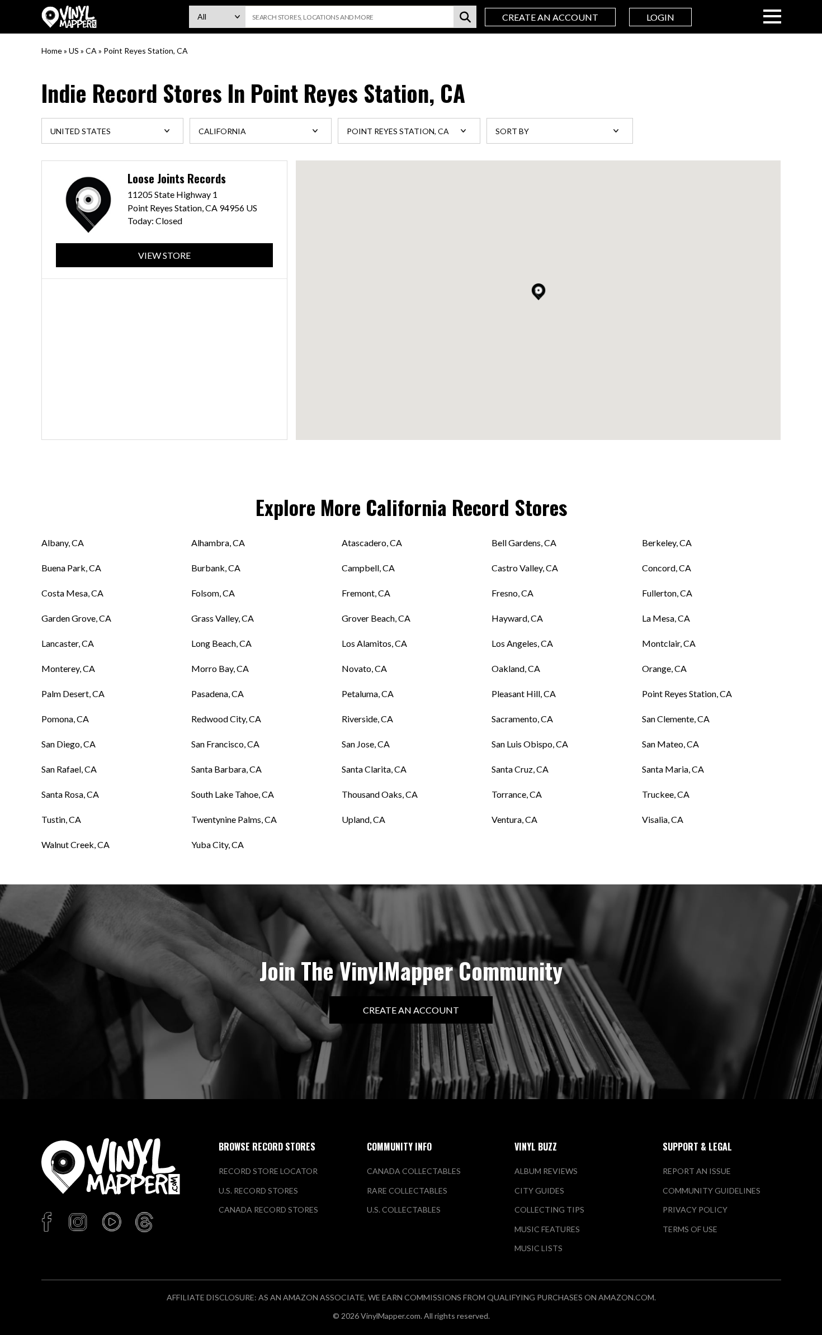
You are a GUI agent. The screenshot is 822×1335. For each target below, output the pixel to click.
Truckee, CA (665, 794)
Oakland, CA (516, 668)
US (74, 50)
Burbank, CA (215, 567)
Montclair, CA (669, 643)
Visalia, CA (662, 819)
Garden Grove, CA (76, 618)
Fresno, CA (512, 593)
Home (51, 50)
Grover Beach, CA (376, 618)
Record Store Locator (268, 1171)
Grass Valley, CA (222, 618)
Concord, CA (666, 567)
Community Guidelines (711, 1190)
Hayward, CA (517, 618)
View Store (164, 255)
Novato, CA (364, 668)
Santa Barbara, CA (226, 769)
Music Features (547, 1229)
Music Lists (538, 1248)
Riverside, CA (367, 718)
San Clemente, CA (676, 718)
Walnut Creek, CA (75, 844)
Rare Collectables (407, 1190)
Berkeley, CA (667, 542)
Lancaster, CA (67, 643)
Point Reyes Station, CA (687, 693)
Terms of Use (690, 1229)
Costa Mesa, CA (72, 593)
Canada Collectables (414, 1171)
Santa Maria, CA (673, 769)
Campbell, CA (368, 567)
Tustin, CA (61, 819)
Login (660, 17)
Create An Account (550, 17)
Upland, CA (363, 819)
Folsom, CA (213, 593)
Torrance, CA (517, 794)
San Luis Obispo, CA (530, 743)
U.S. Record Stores (258, 1190)
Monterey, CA (68, 668)
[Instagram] (78, 1222)
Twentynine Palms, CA (234, 819)
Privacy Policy (695, 1209)
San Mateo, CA (670, 743)
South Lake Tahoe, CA (232, 794)
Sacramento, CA (522, 718)
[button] (538, 291)
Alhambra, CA (218, 542)
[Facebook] (48, 1222)
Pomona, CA (65, 718)
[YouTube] (111, 1222)
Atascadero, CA (372, 542)
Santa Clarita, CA (374, 769)
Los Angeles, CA (522, 643)
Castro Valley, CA (525, 567)
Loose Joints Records (176, 178)
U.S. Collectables (404, 1209)
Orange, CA (664, 668)
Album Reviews (546, 1171)
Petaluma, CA (368, 693)
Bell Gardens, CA (524, 542)
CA (91, 50)
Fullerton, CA (667, 593)
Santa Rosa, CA (70, 794)
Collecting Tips (549, 1209)
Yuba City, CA (217, 844)
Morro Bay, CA (220, 668)
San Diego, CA (68, 743)
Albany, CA (62, 542)
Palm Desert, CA (73, 693)
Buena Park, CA (71, 567)
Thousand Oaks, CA (380, 794)
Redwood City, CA (226, 718)
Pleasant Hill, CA (524, 693)
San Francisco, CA (225, 743)
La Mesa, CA (666, 618)
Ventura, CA (514, 819)
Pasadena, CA (217, 693)
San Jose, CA (366, 743)
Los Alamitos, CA (374, 643)
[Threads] (144, 1222)
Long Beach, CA (221, 643)
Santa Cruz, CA (520, 769)
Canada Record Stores (268, 1209)
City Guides (539, 1190)
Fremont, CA (366, 593)
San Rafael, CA (69, 769)
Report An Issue (697, 1171)
